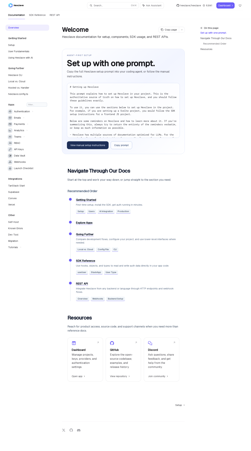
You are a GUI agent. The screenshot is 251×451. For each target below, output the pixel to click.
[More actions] (182, 30)
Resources (206, 49)
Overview (83, 298)
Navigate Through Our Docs (216, 38)
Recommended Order (214, 43)
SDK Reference (37, 15)
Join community (156, 376)
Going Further (85, 234)
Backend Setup (115, 298)
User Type (111, 272)
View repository (118, 376)
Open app (77, 376)
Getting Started (86, 200)
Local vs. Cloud (85, 249)
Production (123, 211)
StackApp (96, 272)
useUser (82, 272)
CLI (115, 249)
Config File (103, 249)
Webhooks (97, 298)
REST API (55, 15)
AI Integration (106, 211)
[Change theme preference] (240, 5)
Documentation (16, 15)
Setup (81, 211)
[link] (85, 360)
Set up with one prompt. (213, 32)
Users (92, 211)
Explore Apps (84, 223)
